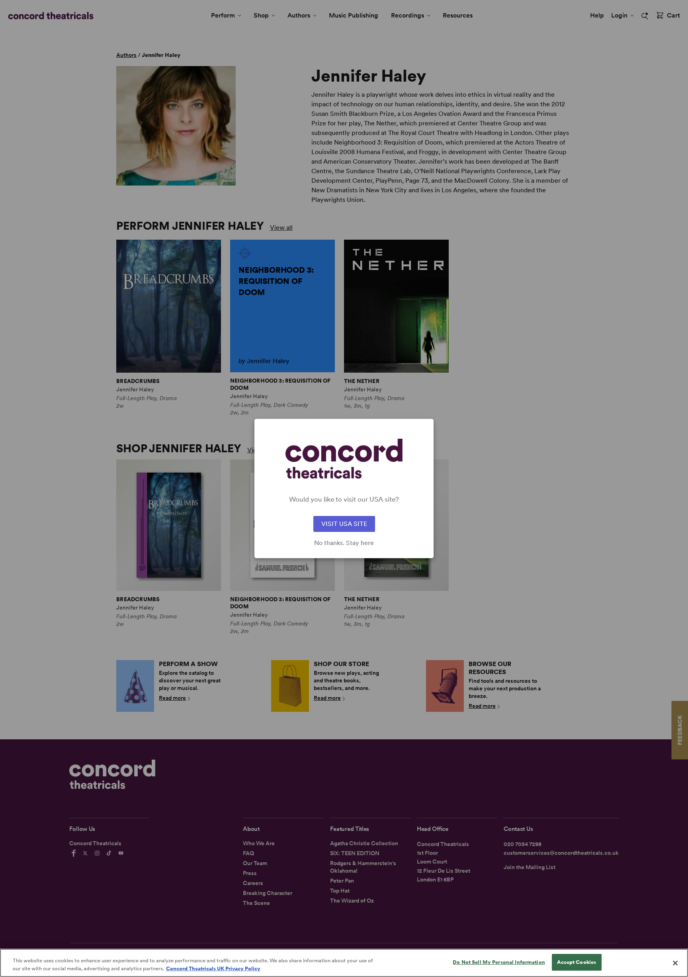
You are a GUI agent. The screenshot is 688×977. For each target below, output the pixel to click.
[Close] (675, 963)
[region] (344, 963)
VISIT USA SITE (344, 524)
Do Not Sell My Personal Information (499, 962)
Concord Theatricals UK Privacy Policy (213, 968)
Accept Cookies (576, 962)
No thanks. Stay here (344, 543)
